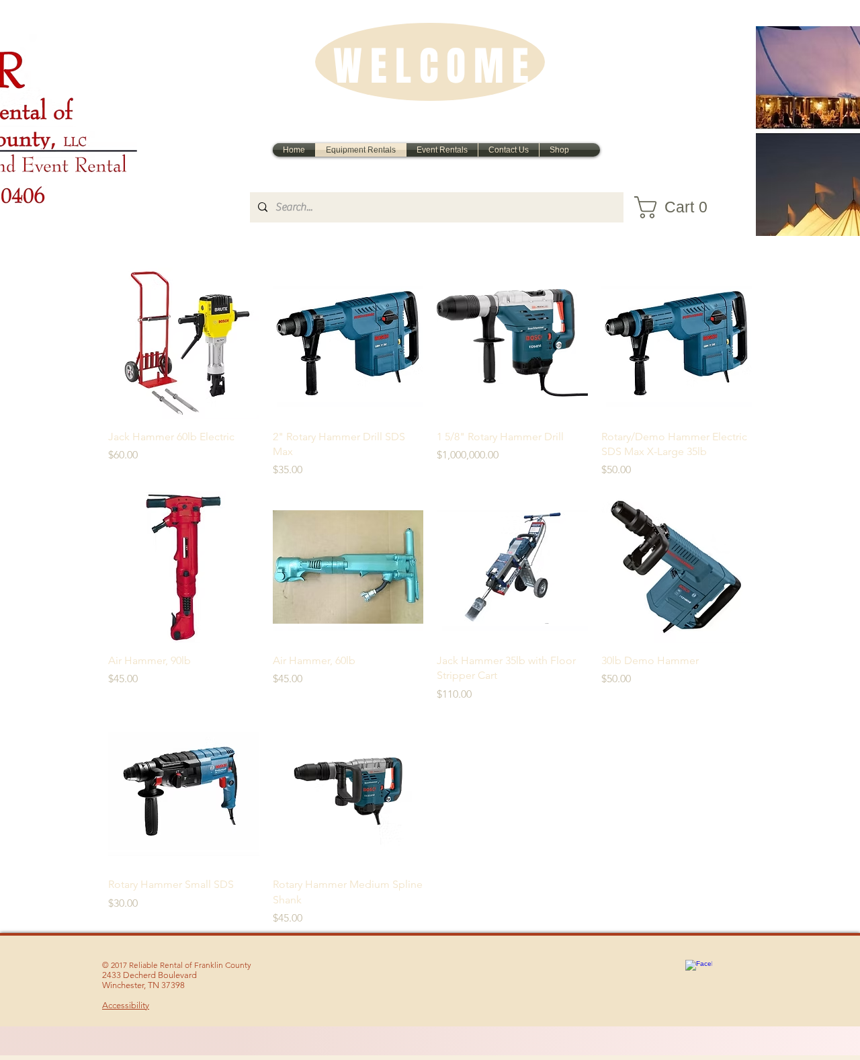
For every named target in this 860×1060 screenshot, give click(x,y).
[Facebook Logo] (698, 973)
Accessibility (125, 1005)
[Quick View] (183, 343)
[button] (679, 207)
